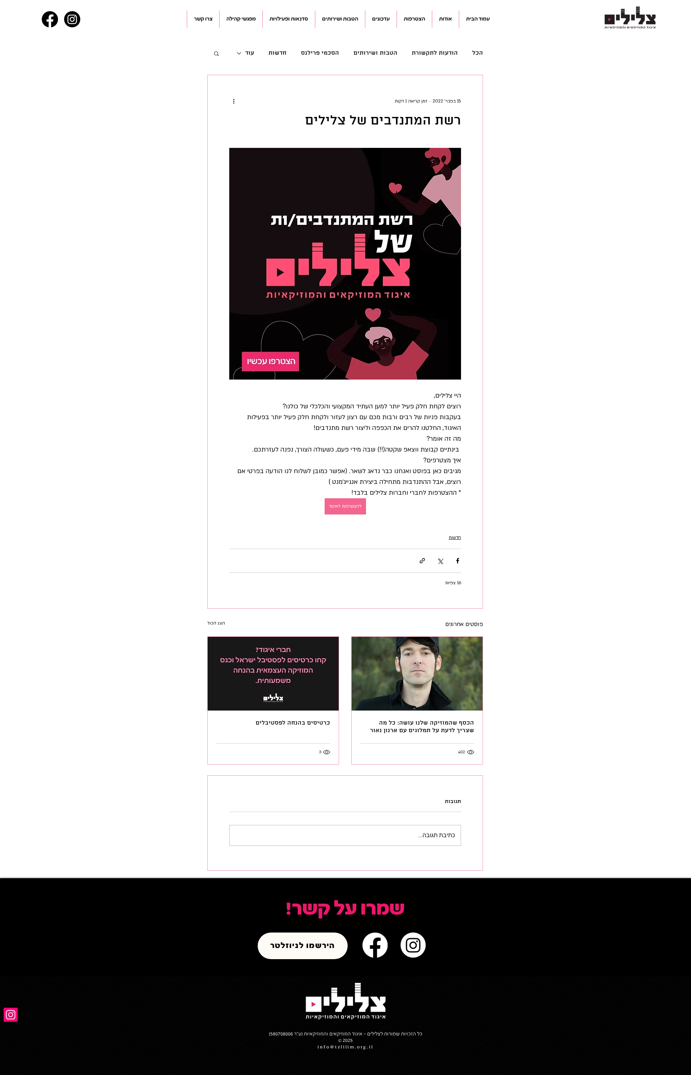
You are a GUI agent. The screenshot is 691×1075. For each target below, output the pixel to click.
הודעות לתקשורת (435, 53)
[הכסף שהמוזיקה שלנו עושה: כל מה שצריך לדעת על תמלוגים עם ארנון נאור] (417, 674)
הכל (477, 53)
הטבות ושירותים (375, 53)
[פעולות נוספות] (233, 101)
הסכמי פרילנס (320, 53)
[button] (445, 19)
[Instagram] (72, 19)
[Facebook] (50, 19)
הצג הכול (216, 623)
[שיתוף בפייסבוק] (457, 560)
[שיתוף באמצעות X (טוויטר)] (440, 560)
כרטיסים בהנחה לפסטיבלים (293, 723)
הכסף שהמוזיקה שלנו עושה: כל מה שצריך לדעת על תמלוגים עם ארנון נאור (422, 726)
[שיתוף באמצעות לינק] (422, 560)
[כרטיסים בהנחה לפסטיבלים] (273, 674)
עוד (249, 53)
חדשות (277, 53)
